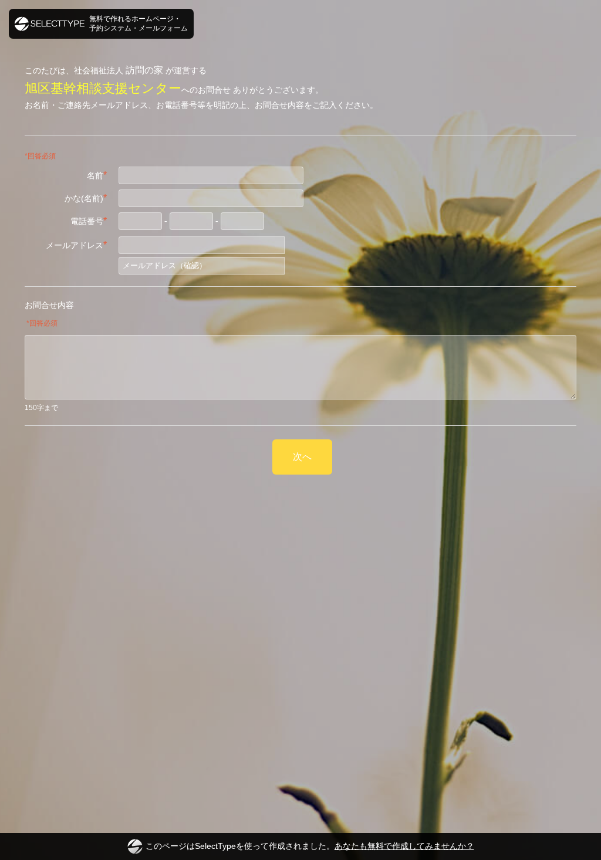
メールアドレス (76, 245)
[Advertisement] (300, 520)
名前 (97, 175)
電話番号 (88, 221)
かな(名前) (86, 198)
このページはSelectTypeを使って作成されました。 (310, 846)
